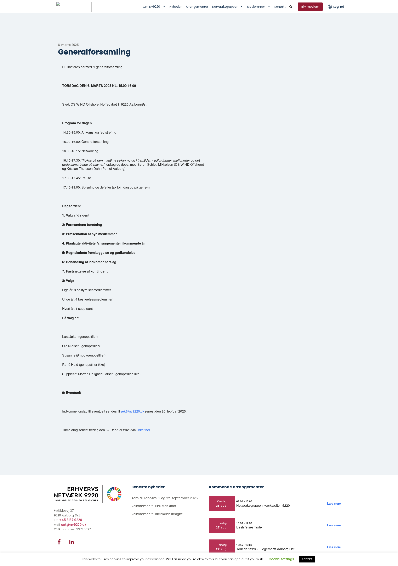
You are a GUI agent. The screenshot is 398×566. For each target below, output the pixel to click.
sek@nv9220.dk (132, 411)
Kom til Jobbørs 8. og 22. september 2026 (164, 498)
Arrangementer (197, 7)
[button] (291, 7)
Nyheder (176, 7)
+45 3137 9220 (70, 520)
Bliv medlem (310, 7)
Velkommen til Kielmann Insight (157, 514)
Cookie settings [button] (281, 559)
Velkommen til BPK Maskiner (154, 506)
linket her (143, 429)
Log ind (338, 7)
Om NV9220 (151, 7)
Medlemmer (256, 7)
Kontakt (280, 7)
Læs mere (334, 503)
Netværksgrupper (225, 7)
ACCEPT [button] (307, 559)
